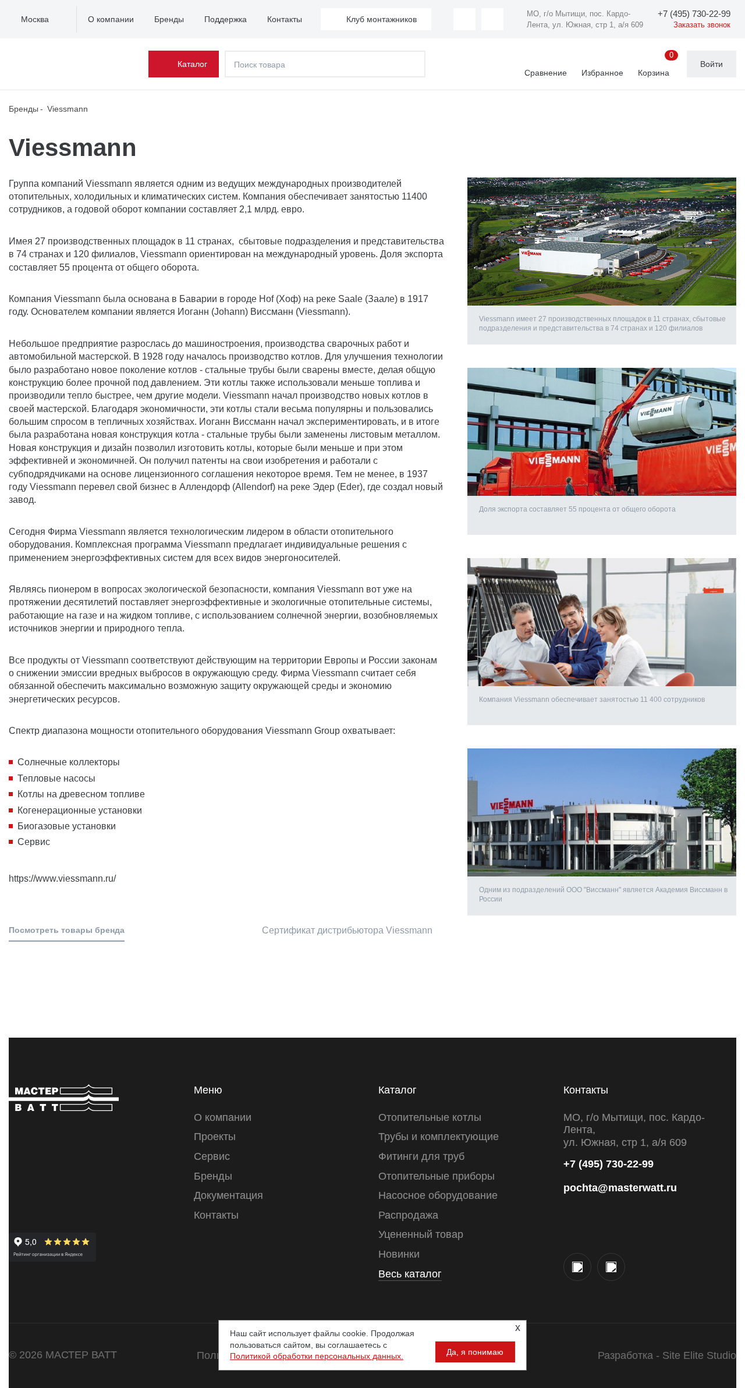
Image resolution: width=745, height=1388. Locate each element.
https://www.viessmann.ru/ (62, 878)
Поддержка (225, 19)
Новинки (399, 1254)
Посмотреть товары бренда (67, 930)
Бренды (169, 19)
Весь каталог (410, 1274)
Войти (711, 64)
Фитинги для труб (421, 1156)
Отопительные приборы (436, 1176)
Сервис (212, 1156)
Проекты (215, 1136)
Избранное (602, 72)
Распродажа (408, 1215)
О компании (111, 19)
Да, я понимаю (474, 1352)
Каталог (192, 64)
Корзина (655, 64)
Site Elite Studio (699, 1355)
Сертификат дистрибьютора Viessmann (346, 930)
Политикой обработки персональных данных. (316, 1356)
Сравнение (545, 72)
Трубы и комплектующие (438, 1136)
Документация (228, 1195)
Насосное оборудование (438, 1195)
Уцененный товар (420, 1234)
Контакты (284, 19)
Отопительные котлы (429, 1117)
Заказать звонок (701, 24)
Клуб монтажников (381, 19)
